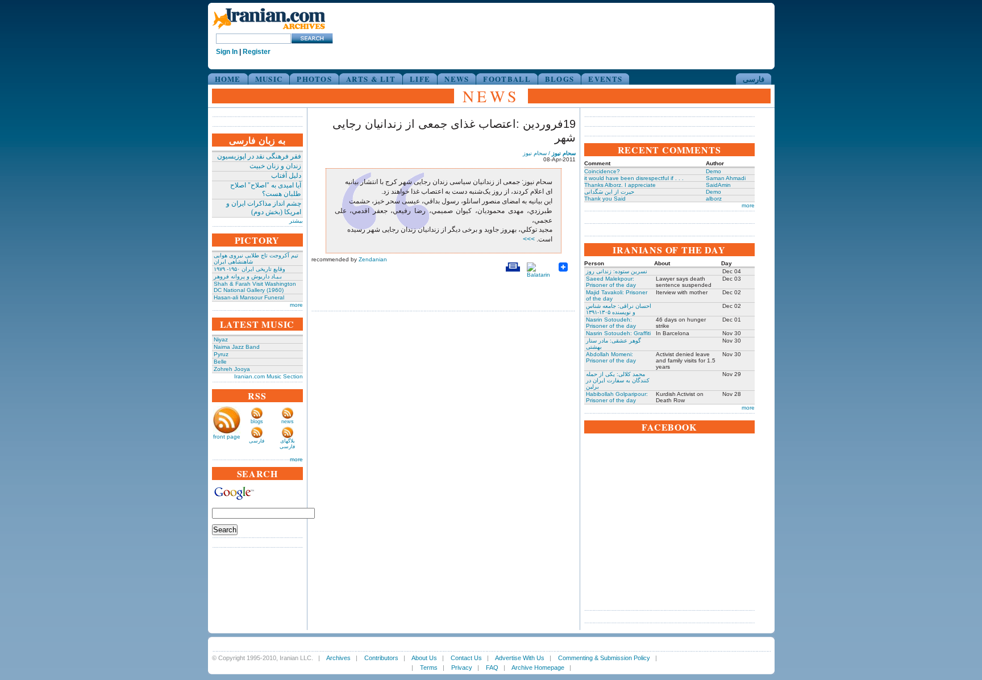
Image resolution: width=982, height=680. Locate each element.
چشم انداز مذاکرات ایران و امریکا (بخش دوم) (263, 207)
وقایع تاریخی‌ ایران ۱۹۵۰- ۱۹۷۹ (249, 269)
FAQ (492, 667)
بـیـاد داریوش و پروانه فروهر (248, 276)
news (287, 421)
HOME (228, 78)
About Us (424, 657)
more (296, 305)
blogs (257, 421)
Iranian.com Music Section (268, 376)
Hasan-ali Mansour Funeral (249, 297)
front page (226, 436)
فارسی (753, 78)
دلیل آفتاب (286, 176)
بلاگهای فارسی (287, 443)
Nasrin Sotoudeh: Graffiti (618, 333)
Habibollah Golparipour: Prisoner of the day (617, 397)
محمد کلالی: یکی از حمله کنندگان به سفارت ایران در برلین (618, 380)
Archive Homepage (537, 667)
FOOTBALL (506, 78)
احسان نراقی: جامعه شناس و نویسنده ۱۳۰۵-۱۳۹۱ (618, 309)
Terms (429, 667)
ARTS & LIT (371, 78)
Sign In (227, 52)
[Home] (269, 30)
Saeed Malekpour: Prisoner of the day (611, 282)
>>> (529, 239)
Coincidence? (602, 171)
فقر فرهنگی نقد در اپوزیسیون (259, 156)
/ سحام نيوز (549, 153)
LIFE (420, 78)
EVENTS (605, 78)
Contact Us (466, 657)
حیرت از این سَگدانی (609, 192)
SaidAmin (718, 185)
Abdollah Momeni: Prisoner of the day (611, 357)
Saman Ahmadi (726, 178)
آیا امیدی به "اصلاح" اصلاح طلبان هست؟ (265, 189)
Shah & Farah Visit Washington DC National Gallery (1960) (255, 287)
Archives (338, 657)
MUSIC (269, 78)
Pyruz (221, 354)
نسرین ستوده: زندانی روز (616, 271)
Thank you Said (605, 198)
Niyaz (221, 339)
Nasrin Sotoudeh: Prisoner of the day (611, 322)
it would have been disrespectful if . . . (634, 178)
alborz (714, 198)
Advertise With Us (519, 657)
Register (257, 52)
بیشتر (296, 221)
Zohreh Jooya (232, 369)
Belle (220, 361)
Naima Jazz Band (237, 347)
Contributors (381, 657)
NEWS (456, 78)
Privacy (461, 667)
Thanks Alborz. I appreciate (620, 185)
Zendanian (373, 259)
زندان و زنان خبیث (275, 166)
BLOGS (560, 78)
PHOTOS (314, 78)
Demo (713, 171)
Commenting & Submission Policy (604, 657)
